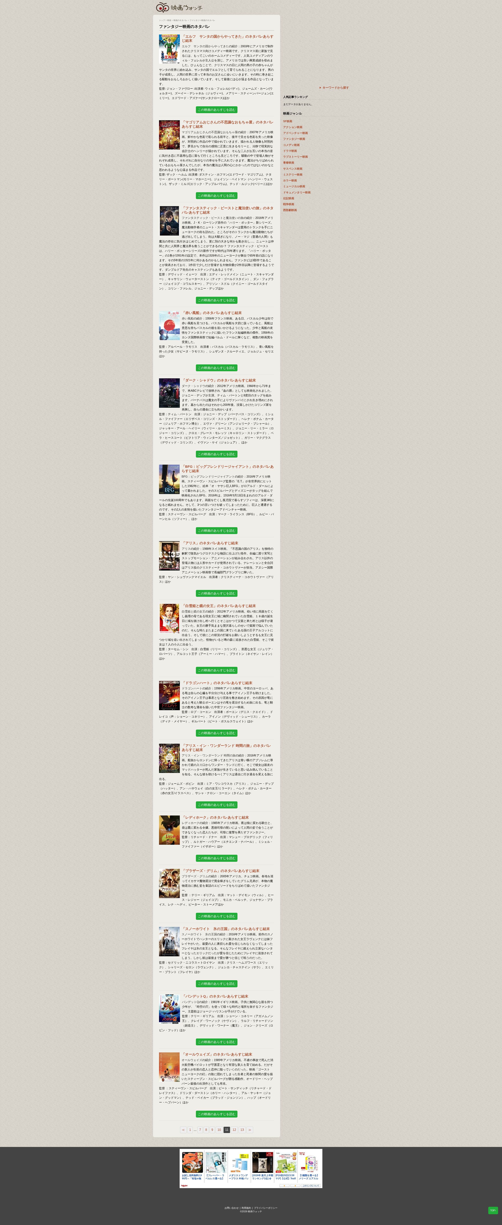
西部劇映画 (290, 210)
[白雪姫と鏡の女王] (169, 606)
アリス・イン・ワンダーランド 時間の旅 (209, 755)
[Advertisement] (316, 42)
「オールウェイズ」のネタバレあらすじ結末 (217, 1054)
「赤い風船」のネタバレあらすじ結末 (212, 313)
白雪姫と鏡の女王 (193, 611)
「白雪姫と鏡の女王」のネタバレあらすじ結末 (219, 606)
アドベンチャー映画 (295, 133)
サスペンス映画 (292, 168)
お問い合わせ (232, 1208)
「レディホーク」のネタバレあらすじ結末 (215, 817)
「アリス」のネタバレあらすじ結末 (210, 543)
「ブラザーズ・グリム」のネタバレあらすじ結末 (220, 871)
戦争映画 (288, 204)
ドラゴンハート (192, 688)
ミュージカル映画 (294, 186)
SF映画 (287, 121)
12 (234, 1129)
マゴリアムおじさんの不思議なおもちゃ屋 (210, 132)
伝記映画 (288, 198)
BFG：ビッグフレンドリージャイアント (208, 476)
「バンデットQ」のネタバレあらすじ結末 (215, 996)
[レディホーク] (169, 818)
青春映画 (288, 162)
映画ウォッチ (179, 7)
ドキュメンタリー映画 (297, 192)
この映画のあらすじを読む (217, 109)
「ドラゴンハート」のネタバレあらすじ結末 (217, 683)
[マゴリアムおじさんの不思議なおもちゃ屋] (169, 122)
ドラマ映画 (290, 150)
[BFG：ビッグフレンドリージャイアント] (169, 467)
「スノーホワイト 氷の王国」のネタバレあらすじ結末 (226, 929)
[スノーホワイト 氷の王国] (169, 929)
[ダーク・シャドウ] (169, 380)
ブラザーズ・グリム (195, 876)
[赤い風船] (169, 313)
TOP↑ (493, 1210)
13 (242, 1129)
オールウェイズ (192, 1060)
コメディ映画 (291, 145)
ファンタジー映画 (294, 138)
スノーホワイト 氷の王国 (199, 934)
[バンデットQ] (169, 996)
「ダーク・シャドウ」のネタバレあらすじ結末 (219, 380)
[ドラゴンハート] (169, 683)
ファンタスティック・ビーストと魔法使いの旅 (213, 217)
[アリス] (169, 543)
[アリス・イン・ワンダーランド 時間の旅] (169, 746)
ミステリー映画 (292, 174)
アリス (186, 548)
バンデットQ (190, 1002)
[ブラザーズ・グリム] (169, 871)
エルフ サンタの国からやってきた (205, 46)
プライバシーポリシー (265, 1208)
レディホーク (190, 823)
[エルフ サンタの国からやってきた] (169, 37)
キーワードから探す (336, 87)
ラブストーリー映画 (295, 156)
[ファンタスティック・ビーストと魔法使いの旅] (169, 208)
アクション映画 (292, 127)
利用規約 (246, 1208)
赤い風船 (188, 318)
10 (219, 1129)
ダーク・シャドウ (193, 386)
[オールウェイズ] (169, 1055)
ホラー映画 (290, 180)
